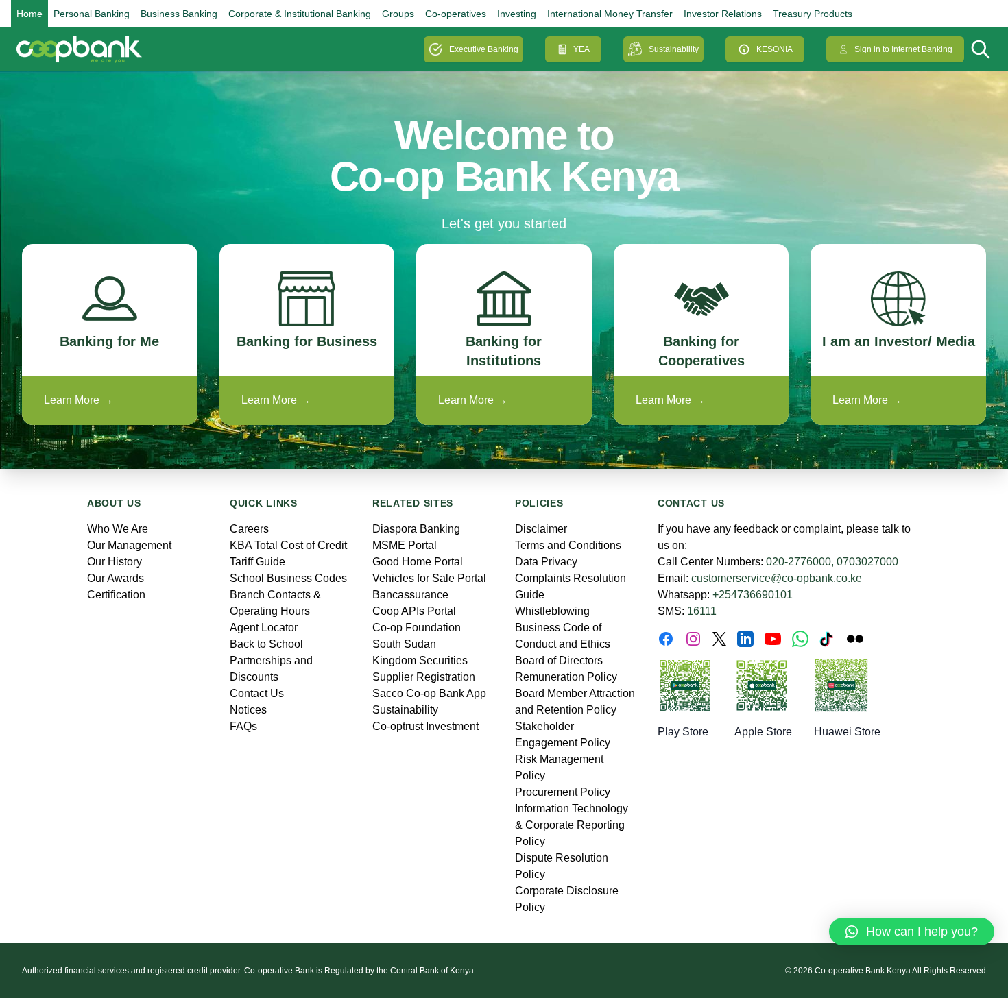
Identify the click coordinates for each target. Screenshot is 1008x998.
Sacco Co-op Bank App (429, 693)
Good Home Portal (417, 562)
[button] (911, 931)
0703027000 (867, 562)
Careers (249, 529)
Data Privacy (546, 562)
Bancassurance (410, 594)
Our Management (129, 545)
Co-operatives (455, 13)
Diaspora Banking (416, 529)
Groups (398, 13)
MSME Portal (404, 545)
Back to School (266, 644)
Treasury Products (812, 13)
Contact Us (257, 693)
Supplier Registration (423, 677)
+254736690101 (752, 594)
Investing (516, 13)
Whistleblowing (552, 611)
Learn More (78, 400)
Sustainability (674, 49)
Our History (114, 562)
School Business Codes (288, 578)
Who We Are (117, 529)
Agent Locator (264, 627)
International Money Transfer (610, 13)
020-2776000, (800, 562)
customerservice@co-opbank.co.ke (776, 578)
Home (29, 13)
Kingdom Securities (420, 660)
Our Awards (115, 578)
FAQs (243, 726)
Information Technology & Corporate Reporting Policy (571, 825)
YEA (581, 49)
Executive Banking (483, 49)
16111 (702, 611)
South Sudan (404, 644)
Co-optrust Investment (425, 726)
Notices (248, 710)
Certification (116, 594)
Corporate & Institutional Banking (299, 13)
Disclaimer (541, 529)
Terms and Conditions (568, 545)
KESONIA (774, 49)
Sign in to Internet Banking (903, 49)
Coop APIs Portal (414, 611)
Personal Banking (91, 13)
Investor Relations (723, 13)
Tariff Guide (257, 562)
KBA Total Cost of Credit (288, 545)
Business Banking (179, 13)
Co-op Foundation (416, 627)
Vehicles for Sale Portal (429, 578)
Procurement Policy (562, 792)
